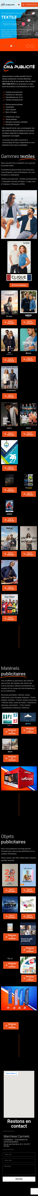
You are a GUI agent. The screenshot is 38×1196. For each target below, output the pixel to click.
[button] (18, 4)
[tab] (4, 46)
